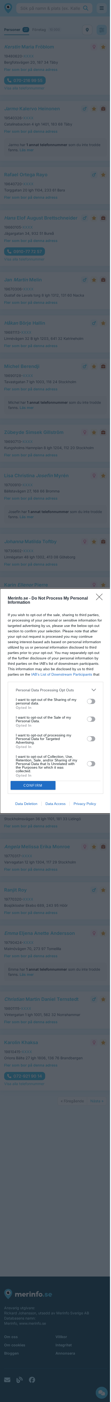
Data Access (55, 804)
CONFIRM (33, 785)
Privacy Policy (85, 804)
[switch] (91, 701)
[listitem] (55, 690)
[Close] (101, 598)
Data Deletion (26, 804)
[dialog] (55, 701)
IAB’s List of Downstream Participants (61, 674)
